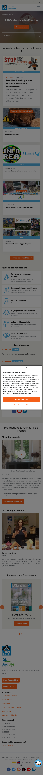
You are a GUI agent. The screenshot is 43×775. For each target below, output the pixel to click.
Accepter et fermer (21, 399)
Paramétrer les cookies (21, 405)
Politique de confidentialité (22, 393)
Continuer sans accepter (33, 368)
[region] (21, 387)
